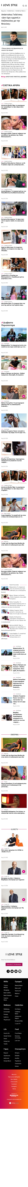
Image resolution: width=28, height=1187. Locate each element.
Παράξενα (18, 1061)
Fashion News (6, 999)
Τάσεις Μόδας (6, 986)
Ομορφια (14, 735)
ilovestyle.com (18, 1099)
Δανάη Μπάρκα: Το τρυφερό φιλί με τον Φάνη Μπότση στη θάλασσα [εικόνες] (13, 192)
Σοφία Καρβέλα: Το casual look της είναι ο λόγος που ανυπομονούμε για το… (13, 516)
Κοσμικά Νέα (19, 1021)
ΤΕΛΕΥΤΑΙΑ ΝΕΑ (14, 584)
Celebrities (10, 11)
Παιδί (5, 1038)
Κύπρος (17, 1053)
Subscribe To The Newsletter (14, 964)
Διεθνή (17, 1058)
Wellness (7, 1005)
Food (17, 1029)
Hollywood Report (18, 1017)
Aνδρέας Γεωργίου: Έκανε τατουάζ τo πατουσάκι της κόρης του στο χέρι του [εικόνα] (17, 612)
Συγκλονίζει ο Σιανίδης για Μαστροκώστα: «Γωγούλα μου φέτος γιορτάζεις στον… (12, 277)
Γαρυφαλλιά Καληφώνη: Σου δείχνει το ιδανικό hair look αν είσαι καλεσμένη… (13, 812)
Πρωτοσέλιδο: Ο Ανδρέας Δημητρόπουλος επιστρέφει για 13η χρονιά (12, 908)
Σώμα (5, 781)
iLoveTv (14, 829)
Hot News (6, 343)
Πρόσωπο (18, 991)
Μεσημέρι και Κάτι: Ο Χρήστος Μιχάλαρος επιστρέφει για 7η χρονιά (12, 879)
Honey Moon (7, 1061)
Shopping (6, 990)
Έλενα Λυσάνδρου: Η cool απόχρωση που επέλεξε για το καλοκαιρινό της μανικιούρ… (13, 785)
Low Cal (17, 1040)
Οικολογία (18, 1063)
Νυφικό (6, 1053)
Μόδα (6, 982)
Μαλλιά (6, 541)
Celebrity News (20, 11)
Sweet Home (7, 1036)
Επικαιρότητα (20, 1049)
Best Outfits (7, 513)
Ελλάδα (17, 1055)
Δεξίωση (6, 1058)
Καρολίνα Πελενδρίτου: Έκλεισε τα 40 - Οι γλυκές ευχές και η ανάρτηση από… (13, 163)
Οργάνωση (7, 1055)
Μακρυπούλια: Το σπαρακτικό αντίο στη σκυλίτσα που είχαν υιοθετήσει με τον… (13, 346)
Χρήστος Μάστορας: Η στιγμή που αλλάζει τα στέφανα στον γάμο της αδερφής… (12, 249)
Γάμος (6, 1049)
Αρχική (3, 11)
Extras (17, 1066)
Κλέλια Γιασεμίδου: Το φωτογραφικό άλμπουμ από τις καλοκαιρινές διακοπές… (12, 404)
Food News (18, 1033)
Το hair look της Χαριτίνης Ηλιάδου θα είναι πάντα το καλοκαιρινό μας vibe (12, 544)
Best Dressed (8, 995)
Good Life (6, 1033)
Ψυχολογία (7, 1019)
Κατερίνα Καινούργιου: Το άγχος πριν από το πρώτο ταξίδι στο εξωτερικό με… (12, 221)
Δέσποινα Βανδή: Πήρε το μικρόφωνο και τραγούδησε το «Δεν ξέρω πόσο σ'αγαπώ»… (13, 107)
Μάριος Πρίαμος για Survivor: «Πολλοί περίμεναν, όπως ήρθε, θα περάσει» (13, 374)
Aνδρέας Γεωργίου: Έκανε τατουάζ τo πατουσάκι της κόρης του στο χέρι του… (13, 431)
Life (5, 1029)
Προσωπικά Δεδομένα (14, 1077)
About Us (14, 1074)
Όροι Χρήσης (14, 1079)
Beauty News (18, 985)
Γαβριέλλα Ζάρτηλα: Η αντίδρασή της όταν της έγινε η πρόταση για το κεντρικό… (12, 936)
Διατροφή (7, 1011)
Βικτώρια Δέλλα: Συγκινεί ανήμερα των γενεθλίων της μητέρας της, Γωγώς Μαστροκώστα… (13, 135)
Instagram (14, 1086)
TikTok (14, 1089)
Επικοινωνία (14, 1081)
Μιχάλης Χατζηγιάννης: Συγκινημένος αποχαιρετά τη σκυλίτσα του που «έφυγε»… (12, 460)
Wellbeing (6, 1009)
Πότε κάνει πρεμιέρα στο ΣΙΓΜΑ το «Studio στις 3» (12, 850)
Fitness (6, 1014)
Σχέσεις (6, 1017)
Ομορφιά (18, 982)
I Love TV (6, 848)
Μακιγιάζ (18, 988)
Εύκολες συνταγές (18, 1037)
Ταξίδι (6, 1044)
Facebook (14, 1084)
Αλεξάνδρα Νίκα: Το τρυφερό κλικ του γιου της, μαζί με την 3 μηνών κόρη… (13, 304)
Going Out (7, 1041)
